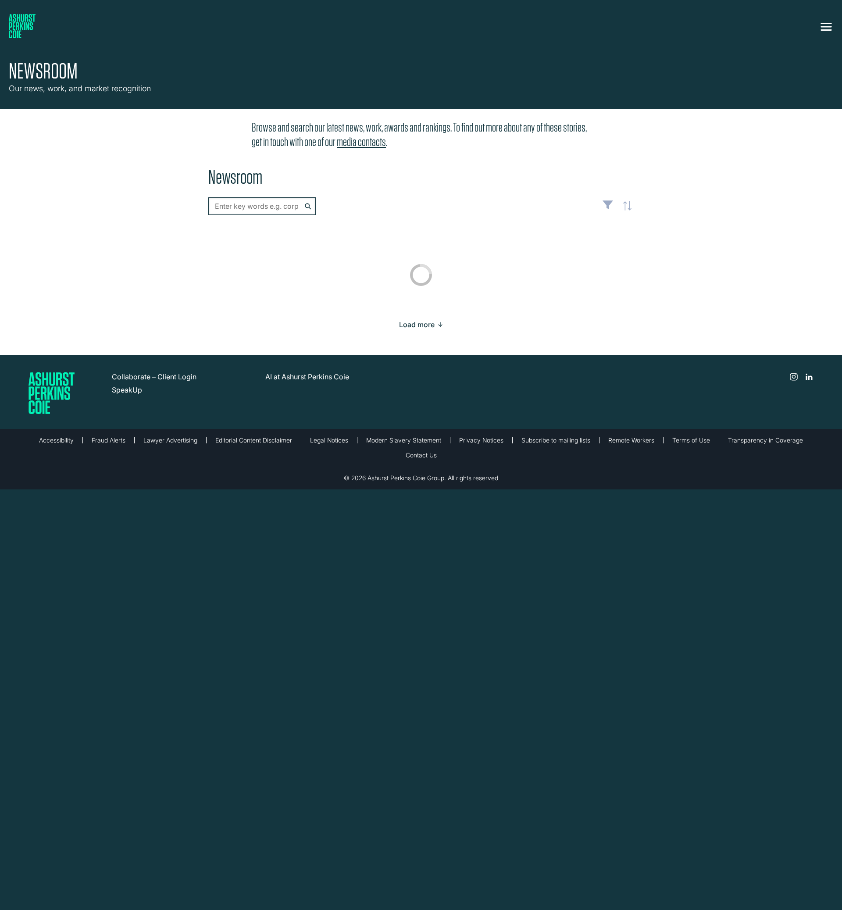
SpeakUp (127, 389)
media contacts (361, 142)
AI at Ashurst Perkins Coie (307, 376)
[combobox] (262, 206)
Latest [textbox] (625, 210)
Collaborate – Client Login (154, 376)
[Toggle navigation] (826, 25)
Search (308, 206)
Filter (608, 208)
